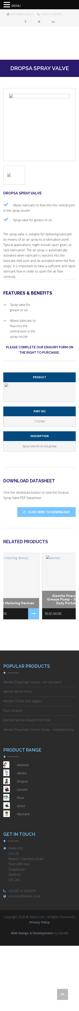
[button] (7, 5)
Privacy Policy (39, 922)
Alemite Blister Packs (17, 691)
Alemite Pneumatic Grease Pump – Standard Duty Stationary (38, 729)
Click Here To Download (49, 512)
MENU (16, 6)
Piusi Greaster (13, 710)
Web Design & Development (32, 933)
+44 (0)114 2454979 (51, 14)
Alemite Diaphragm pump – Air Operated (32, 682)
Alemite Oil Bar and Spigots (22, 701)
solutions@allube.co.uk (22, 14)
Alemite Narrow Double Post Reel (26, 720)
